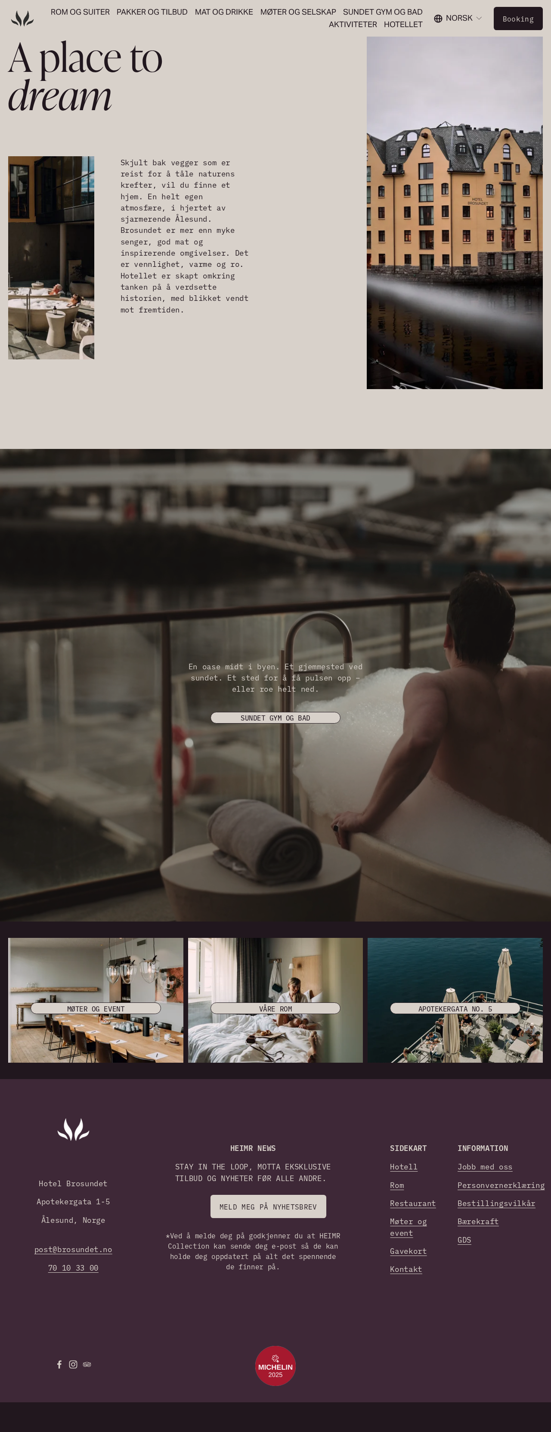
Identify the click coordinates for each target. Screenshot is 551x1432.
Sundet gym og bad (383, 12)
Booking (518, 18)
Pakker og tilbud (152, 12)
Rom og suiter (80, 12)
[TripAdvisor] (87, 1364)
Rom (397, 1184)
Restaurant (413, 1202)
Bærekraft (478, 1220)
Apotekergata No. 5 (455, 1008)
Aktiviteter (353, 24)
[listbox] (458, 18)
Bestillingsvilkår (497, 1202)
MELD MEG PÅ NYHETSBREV (268, 1206)
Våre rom (275, 1008)
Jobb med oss (485, 1166)
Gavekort (408, 1250)
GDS (464, 1239)
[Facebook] (59, 1364)
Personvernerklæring (501, 1184)
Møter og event (95, 1008)
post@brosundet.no (73, 1248)
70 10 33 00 (73, 1267)
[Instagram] (73, 1364)
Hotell (404, 1166)
